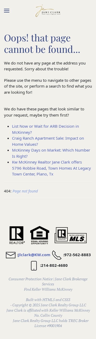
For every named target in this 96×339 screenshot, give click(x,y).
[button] (6, 10)
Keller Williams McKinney (52, 289)
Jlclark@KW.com (34, 254)
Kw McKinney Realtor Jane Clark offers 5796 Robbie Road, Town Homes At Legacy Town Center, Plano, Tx (51, 168)
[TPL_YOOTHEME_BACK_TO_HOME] (48, 10)
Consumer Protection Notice (31, 278)
